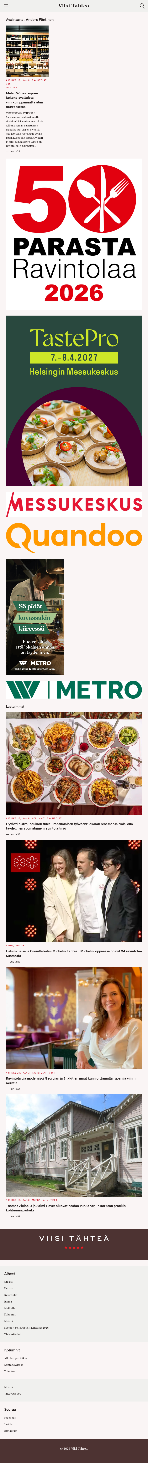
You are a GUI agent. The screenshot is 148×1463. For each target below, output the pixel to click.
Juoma (8, 1301)
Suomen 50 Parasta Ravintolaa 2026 (26, 1327)
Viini (9, 84)
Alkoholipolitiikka (15, 1358)
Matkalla (38, 1200)
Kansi (26, 80)
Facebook (10, 1417)
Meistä (8, 1321)
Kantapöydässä (13, 1365)
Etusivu (8, 1282)
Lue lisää (15, 151)
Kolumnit (38, 818)
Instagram (10, 1430)
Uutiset (20, 945)
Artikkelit (13, 80)
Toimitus (9, 1371)
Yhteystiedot (12, 1334)
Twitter (9, 1424)
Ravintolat (39, 80)
